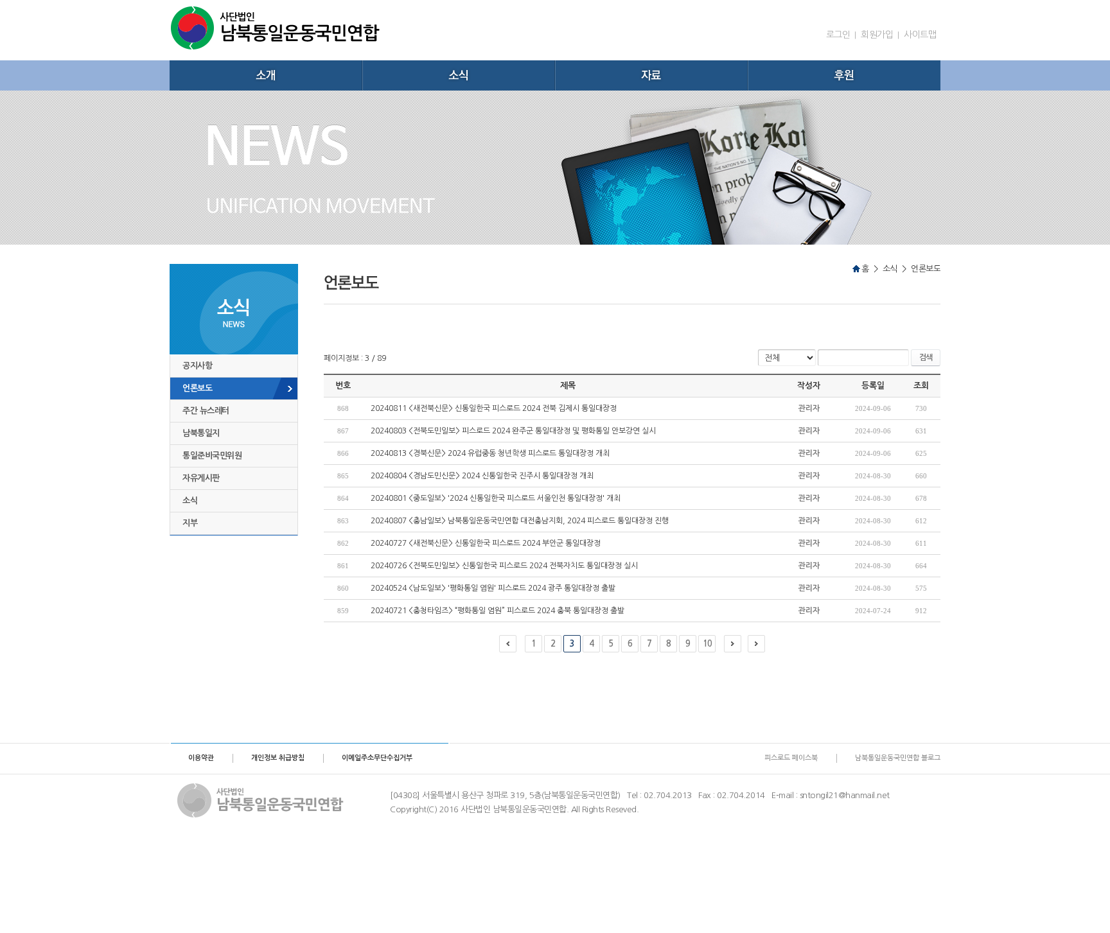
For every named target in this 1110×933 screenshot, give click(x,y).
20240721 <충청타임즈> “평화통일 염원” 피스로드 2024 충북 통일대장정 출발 (497, 611)
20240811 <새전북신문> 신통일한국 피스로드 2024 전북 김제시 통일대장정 (494, 408)
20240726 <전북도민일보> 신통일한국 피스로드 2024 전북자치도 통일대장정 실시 (504, 566)
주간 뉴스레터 (205, 410)
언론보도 (197, 388)
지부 (189, 523)
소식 (189, 500)
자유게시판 (201, 478)
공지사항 (197, 366)
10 (707, 644)
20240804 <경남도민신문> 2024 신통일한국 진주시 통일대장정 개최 (482, 476)
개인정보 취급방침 (277, 758)
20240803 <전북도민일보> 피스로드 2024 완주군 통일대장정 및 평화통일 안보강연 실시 (513, 431)
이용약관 (201, 758)
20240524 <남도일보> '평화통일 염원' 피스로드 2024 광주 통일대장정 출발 (493, 588)
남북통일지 (201, 433)
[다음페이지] (732, 643)
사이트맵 (920, 34)
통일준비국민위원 (212, 455)
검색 (925, 358)
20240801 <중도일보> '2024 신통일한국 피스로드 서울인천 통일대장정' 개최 (496, 498)
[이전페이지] (507, 643)
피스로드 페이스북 (791, 758)
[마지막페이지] (756, 643)
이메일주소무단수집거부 (377, 758)
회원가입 (877, 34)
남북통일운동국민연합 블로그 (897, 758)
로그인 (838, 34)
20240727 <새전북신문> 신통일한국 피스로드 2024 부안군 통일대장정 (486, 543)
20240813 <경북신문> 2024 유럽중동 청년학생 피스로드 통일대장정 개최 (490, 453)
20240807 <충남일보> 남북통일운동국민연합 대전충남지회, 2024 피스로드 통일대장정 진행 (520, 521)
